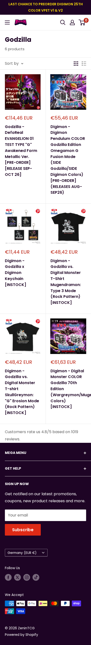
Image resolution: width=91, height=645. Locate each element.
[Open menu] (7, 22)
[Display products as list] (84, 63)
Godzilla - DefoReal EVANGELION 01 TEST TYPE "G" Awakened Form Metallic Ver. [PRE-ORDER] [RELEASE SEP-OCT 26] (21, 150)
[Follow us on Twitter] (17, 577)
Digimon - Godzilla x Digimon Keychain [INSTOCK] (15, 272)
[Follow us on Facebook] (8, 577)
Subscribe (22, 530)
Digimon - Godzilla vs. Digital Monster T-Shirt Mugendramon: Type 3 (65, 282)
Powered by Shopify (21, 634)
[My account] (72, 22)
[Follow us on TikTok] (36, 577)
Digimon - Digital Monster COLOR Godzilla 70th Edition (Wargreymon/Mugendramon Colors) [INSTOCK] (68, 389)
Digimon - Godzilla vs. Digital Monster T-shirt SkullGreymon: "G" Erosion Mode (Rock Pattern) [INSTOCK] (22, 392)
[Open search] (63, 22)
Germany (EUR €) (22, 553)
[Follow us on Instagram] (26, 577)
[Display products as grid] (76, 63)
